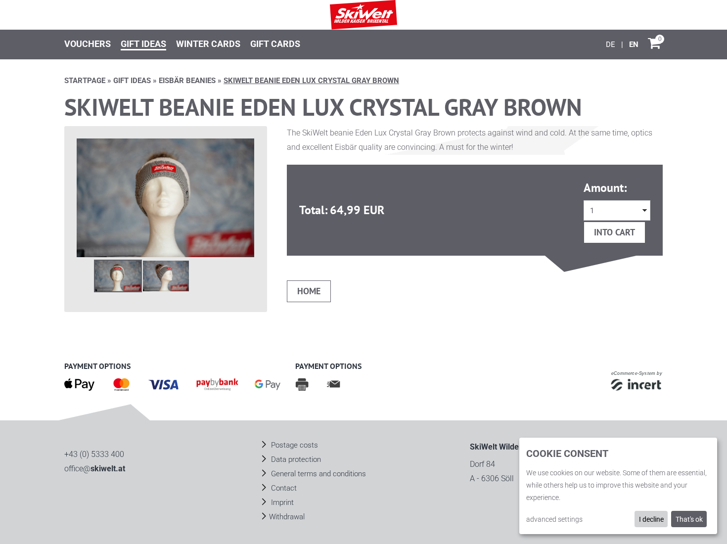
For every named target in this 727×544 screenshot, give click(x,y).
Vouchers (87, 44)
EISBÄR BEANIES (187, 80)
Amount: (605, 187)
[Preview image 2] (166, 276)
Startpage (84, 80)
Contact (283, 488)
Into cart (614, 232)
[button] (165, 197)
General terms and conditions (317, 473)
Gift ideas (143, 44)
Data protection (295, 459)
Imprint (281, 502)
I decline (651, 519)
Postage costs (293, 445)
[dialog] (618, 486)
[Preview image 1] (118, 276)
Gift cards (275, 44)
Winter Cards (208, 44)
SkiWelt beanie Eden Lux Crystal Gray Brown (311, 80)
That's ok (689, 519)
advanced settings (554, 519)
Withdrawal (287, 516)
